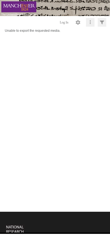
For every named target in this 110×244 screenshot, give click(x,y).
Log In (64, 22)
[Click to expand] (102, 22)
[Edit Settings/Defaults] (78, 22)
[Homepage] (55, 8)
